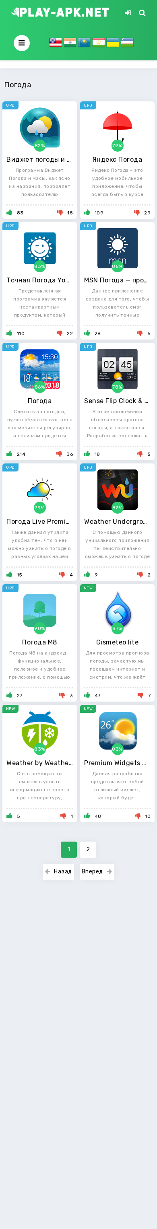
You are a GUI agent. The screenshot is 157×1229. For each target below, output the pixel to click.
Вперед (92, 871)
